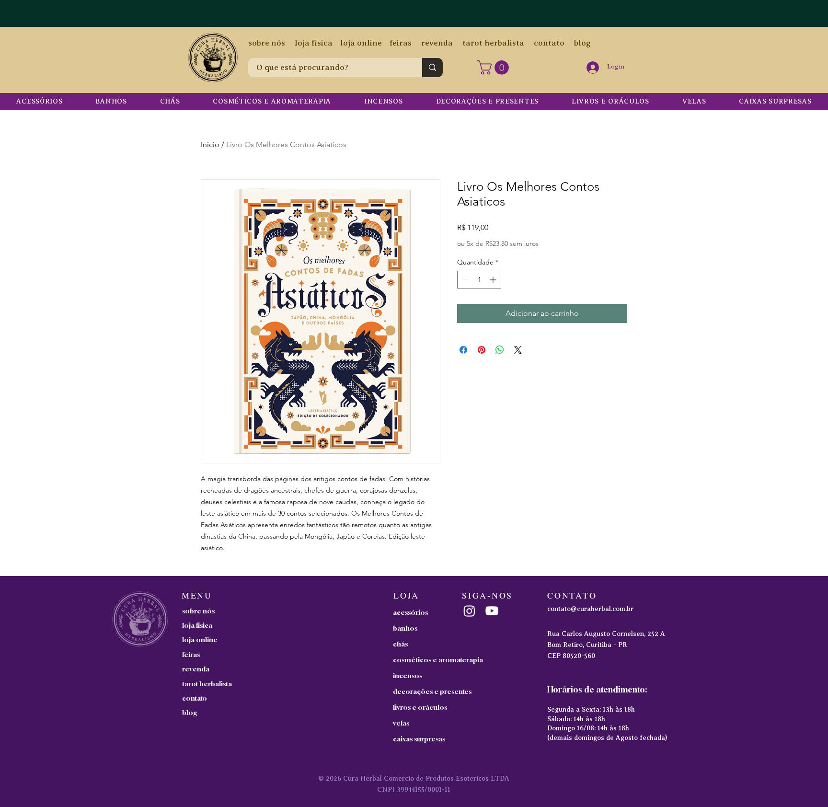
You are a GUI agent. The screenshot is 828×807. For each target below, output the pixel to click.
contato (549, 42)
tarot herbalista (493, 42)
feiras (401, 42)
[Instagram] (469, 610)
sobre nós (266, 42)
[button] (494, 67)
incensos (407, 675)
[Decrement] (465, 279)
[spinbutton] (479, 279)
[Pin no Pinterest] (481, 350)
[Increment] (494, 279)
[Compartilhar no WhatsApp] (500, 350)
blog (577, 42)
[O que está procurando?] (432, 67)
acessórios (410, 612)
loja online (361, 42)
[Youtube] (491, 610)
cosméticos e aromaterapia (433, 660)
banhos (405, 628)
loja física (314, 42)
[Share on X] (518, 350)
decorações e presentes (432, 691)
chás (400, 644)
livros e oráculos (420, 707)
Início (210, 144)
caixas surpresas (419, 739)
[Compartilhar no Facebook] (463, 350)
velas (401, 723)
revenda (437, 42)
